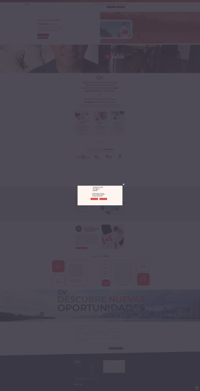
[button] (123, 184)
